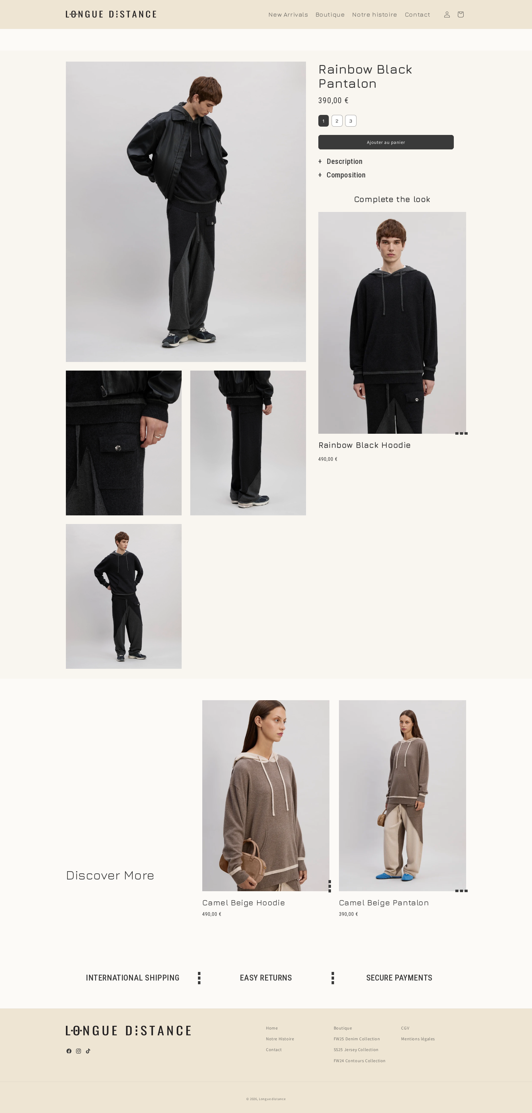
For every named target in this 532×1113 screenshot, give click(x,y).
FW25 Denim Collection (357, 1039)
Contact (274, 1049)
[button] (460, 14)
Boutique (343, 1028)
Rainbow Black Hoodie (364, 445)
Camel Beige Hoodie (243, 902)
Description (345, 161)
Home (272, 1028)
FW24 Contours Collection (360, 1060)
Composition (346, 175)
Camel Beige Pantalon (384, 902)
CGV (405, 1028)
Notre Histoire (280, 1039)
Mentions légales (418, 1039)
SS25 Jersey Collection (356, 1049)
